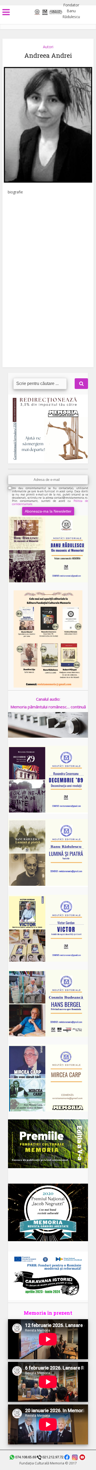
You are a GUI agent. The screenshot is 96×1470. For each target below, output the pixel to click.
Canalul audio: (48, 699)
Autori (48, 46)
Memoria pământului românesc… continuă (48, 706)
